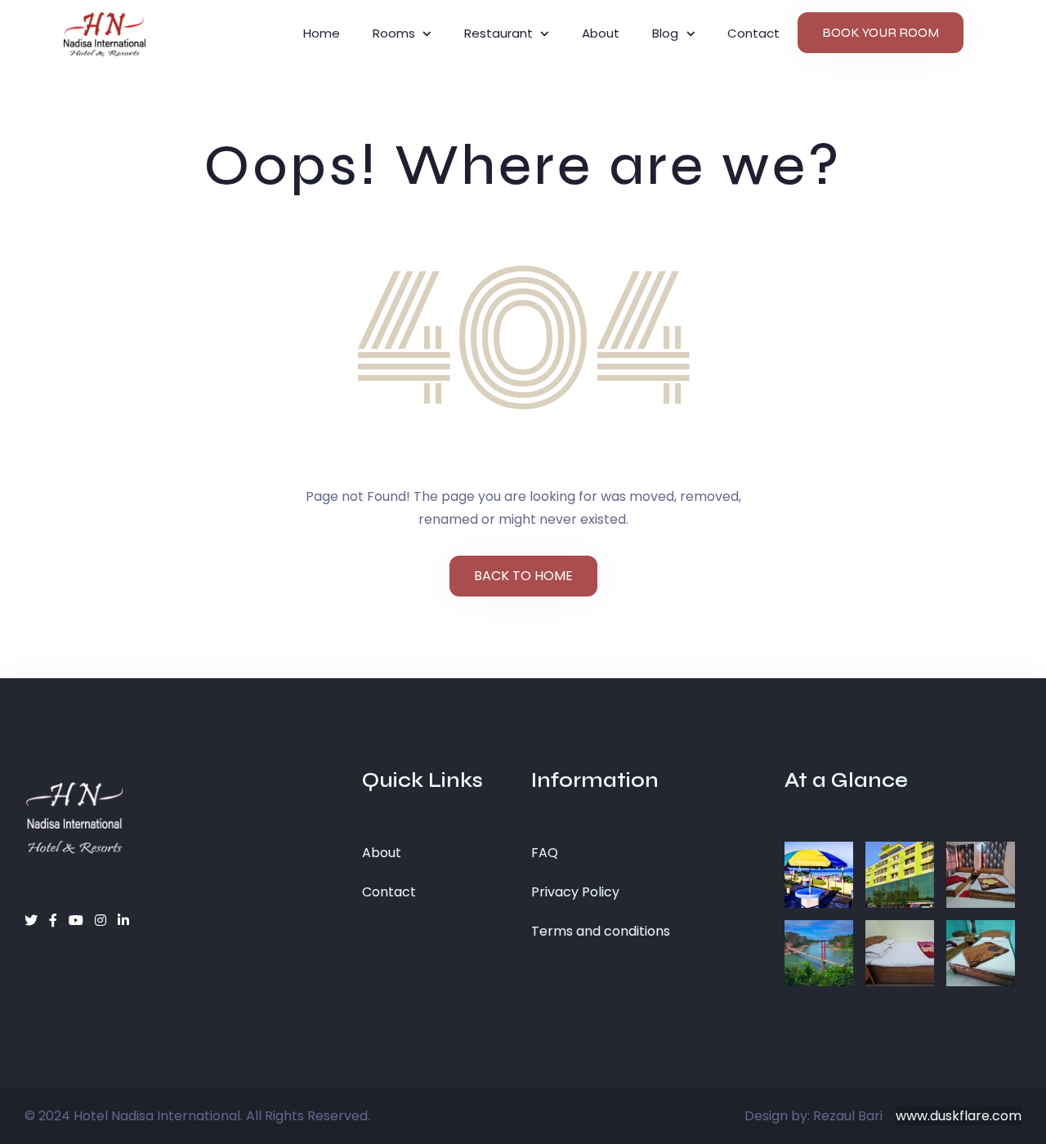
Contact (389, 892)
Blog (665, 33)
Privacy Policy (575, 892)
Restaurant (498, 33)
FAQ (544, 852)
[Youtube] (78, 920)
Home (321, 33)
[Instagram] (102, 920)
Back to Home (523, 575)
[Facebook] (54, 920)
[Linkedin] (123, 920)
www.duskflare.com (958, 1115)
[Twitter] (33, 920)
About (600, 33)
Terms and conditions (600, 931)
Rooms (394, 33)
